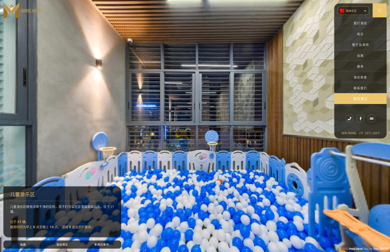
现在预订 (360, 98)
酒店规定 (62, 244)
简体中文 (351, 11)
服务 (360, 66)
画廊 (23, 244)
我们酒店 (360, 23)
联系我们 (360, 88)
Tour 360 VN (380, 248)
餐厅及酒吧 (360, 44)
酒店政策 (360, 77)
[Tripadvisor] (371, 118)
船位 (360, 34)
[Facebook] (360, 118)
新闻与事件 (101, 244)
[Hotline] (349, 118)
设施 (360, 55)
